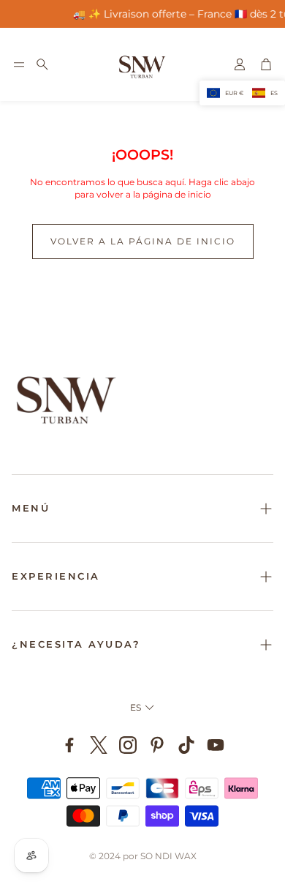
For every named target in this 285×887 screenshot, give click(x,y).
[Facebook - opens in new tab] (69, 745)
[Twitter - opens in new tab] (98, 745)
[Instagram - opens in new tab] (128, 745)
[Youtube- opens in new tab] (215, 745)
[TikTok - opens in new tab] (186, 745)
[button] (19, 64)
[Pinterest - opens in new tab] (157, 745)
